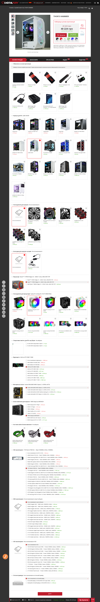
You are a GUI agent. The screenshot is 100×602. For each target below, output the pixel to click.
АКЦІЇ (68, 2)
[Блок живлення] (3, 312)
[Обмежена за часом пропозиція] (3, 282)
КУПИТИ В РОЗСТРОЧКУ (78, 2)
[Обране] (92, 8)
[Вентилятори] (3, 289)
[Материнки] (3, 308)
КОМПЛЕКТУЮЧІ (56, 2)
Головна (11, 7)
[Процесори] (3, 293)
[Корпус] (3, 286)
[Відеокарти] (3, 304)
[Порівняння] (95, 3)
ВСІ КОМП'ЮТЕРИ (24, 2)
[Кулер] (3, 297)
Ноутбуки (63, 2)
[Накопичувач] (3, 316)
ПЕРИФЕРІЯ (47, 2)
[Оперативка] (3, 301)
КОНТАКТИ (88, 2)
